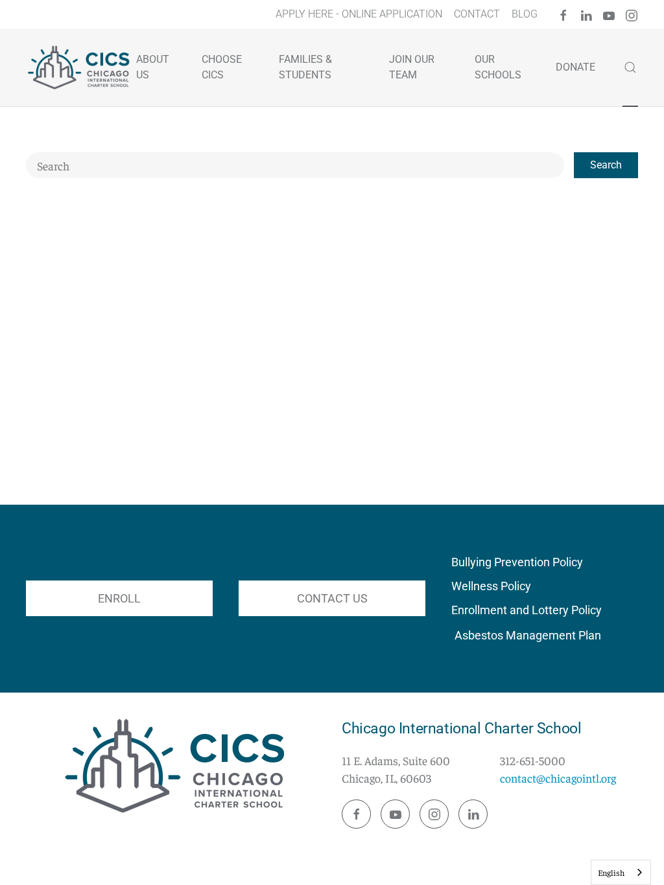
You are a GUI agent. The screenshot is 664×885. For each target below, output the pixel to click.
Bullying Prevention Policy (517, 562)
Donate (575, 67)
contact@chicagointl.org (558, 777)
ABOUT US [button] (152, 67)
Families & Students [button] (305, 67)
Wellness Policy (491, 586)
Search (606, 165)
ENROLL (119, 598)
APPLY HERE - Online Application (359, 14)
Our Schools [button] (498, 67)
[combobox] (295, 165)
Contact (477, 14)
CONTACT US (332, 598)
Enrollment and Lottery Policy (526, 610)
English (611, 872)
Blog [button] (525, 14)
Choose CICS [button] (222, 67)
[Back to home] (80, 67)
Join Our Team (411, 67)
